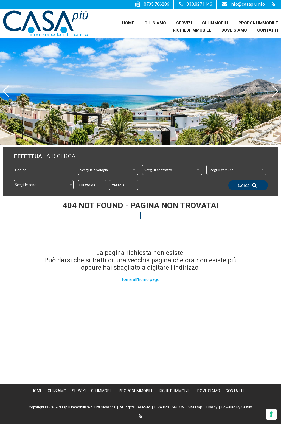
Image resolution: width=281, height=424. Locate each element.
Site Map (195, 407)
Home (128, 23)
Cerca (244, 185)
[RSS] (273, 4)
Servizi (184, 23)
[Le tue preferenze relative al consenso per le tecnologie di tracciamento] (271, 414)
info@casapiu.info (248, 4)
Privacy (211, 407)
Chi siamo (155, 23)
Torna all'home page (140, 279)
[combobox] (108, 170)
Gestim (246, 407)
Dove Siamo (234, 30)
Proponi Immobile (258, 23)
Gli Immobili (215, 23)
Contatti (267, 30)
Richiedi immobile (192, 30)
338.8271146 (199, 4)
